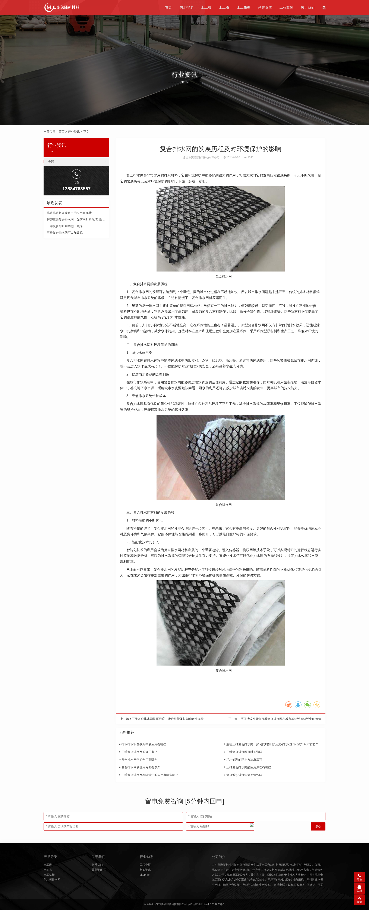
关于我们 (308, 7)
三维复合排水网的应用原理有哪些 (248, 767)
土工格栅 (243, 7)
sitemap (144, 874)
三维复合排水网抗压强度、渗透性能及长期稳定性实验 (168, 719)
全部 (51, 161)
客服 (359, 890)
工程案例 (286, 7)
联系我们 (97, 864)
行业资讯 (74, 131)
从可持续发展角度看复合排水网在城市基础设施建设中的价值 (280, 719)
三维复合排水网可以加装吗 (244, 752)
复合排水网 (135, 175)
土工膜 (224, 7)
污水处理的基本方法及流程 (244, 759)
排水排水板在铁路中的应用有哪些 (143, 744)
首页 (168, 7)
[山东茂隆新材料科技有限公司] (61, 7)
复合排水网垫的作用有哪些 (139, 759)
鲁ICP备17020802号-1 (211, 904)
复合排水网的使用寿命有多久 (140, 767)
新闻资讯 (145, 869)
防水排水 (186, 7)
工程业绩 (145, 864)
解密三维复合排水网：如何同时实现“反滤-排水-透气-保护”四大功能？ (272, 744)
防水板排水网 (52, 879)
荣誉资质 (265, 7)
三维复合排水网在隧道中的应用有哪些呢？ (149, 775)
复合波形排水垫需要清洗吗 (244, 775)
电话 (359, 879)
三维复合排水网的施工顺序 (139, 752)
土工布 (206, 7)
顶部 (359, 901)
